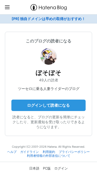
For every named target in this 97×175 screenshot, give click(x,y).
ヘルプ (12, 152)
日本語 (34, 168)
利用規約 (49, 152)
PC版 (47, 168)
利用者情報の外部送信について (48, 156)
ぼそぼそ (49, 72)
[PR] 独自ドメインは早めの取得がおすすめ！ (48, 19)
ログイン (61, 168)
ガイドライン (29, 152)
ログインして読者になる (48, 105)
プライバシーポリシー (74, 152)
